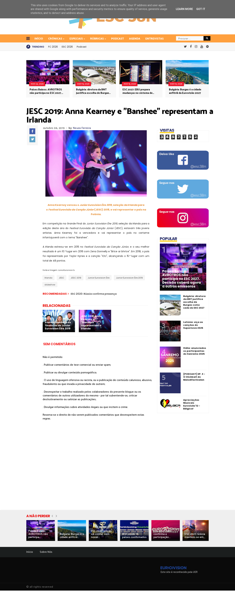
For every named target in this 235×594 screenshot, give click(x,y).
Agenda (134, 38)
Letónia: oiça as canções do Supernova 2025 (193, 325)
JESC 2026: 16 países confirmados (134, 536)
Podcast (117, 38)
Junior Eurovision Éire (98, 277)
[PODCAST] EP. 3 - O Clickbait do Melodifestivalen (194, 377)
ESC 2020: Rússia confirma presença (94, 294)
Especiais (76, 38)
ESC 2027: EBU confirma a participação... (162, 534)
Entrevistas (154, 38)
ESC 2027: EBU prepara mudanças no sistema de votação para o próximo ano (139, 91)
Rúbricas (97, 38)
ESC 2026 (67, 46)
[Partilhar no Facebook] (32, 131)
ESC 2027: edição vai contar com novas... (101, 534)
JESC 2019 (76, 277)
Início (29, 552)
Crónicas (55, 38)
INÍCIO (38, 38)
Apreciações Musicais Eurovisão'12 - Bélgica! (191, 404)
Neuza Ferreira (82, 128)
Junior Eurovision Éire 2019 (129, 277)
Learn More (184, 9)
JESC (61, 277)
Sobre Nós (46, 552)
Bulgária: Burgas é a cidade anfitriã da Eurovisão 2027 (185, 91)
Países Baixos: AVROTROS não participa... (38, 534)
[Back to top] (226, 586)
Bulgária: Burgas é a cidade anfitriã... (72, 536)
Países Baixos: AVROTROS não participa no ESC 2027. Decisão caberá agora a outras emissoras (46, 91)
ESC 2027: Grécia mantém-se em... (195, 536)
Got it (200, 9)
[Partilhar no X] (32, 139)
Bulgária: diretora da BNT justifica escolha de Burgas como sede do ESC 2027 (92, 91)
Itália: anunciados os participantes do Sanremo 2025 (194, 351)
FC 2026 (53, 46)
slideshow (50, 284)
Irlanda (48, 277)
